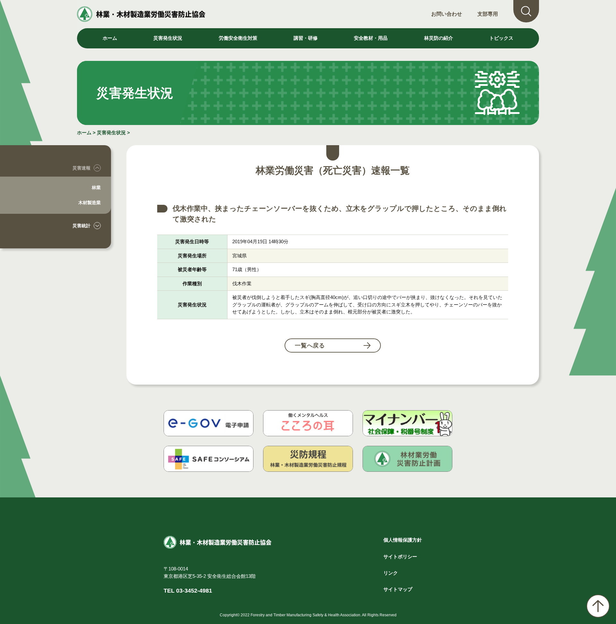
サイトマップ (397, 589)
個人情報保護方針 (402, 540)
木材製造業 (89, 202)
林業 (96, 187)
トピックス (501, 38)
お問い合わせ (446, 14)
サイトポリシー (400, 556)
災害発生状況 (111, 132)
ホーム (110, 38)
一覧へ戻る (310, 345)
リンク (390, 573)
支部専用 (487, 14)
